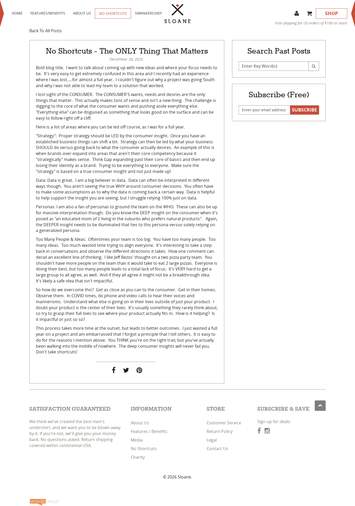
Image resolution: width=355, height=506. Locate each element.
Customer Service (224, 423)
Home (17, 13)
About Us (82, 13)
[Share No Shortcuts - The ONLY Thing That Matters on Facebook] (114, 371)
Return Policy (220, 431)
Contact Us (217, 448)
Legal (212, 440)
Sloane (184, 477)
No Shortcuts (113, 13)
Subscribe (304, 110)
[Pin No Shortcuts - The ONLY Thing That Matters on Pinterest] (139, 371)
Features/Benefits (47, 13)
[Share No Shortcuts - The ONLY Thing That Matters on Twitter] (126, 371)
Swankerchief (148, 13)
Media (137, 440)
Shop (331, 13)
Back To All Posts (45, 31)
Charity (138, 457)
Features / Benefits (149, 431)
